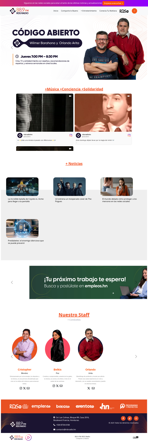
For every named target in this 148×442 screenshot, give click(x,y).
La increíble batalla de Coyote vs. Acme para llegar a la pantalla (26, 200)
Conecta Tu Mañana (108, 11)
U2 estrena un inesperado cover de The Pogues (73, 200)
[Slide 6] (84, 76)
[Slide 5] (80, 76)
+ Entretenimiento (89, 11)
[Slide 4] (76, 76)
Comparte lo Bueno (69, 11)
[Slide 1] (63, 76)
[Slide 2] (67, 76)
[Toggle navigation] (134, 11)
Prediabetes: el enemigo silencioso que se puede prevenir (26, 241)
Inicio (56, 11)
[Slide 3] (72, 76)
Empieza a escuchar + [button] (113, 3)
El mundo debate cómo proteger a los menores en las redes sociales (119, 200)
